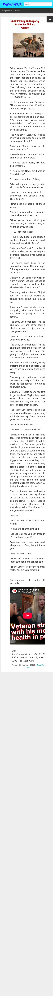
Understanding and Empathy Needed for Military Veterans (25, 24)
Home (17, 10)
